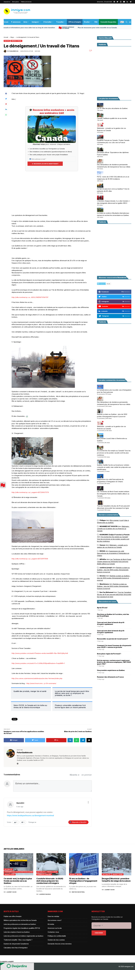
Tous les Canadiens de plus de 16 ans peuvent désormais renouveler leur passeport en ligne (113, 507)
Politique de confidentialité (57, 936)
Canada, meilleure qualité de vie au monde (112, 118)
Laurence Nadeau (45, 894)
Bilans (72, 874)
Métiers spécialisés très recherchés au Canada (20, 920)
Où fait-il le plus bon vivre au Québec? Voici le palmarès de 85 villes (113, 190)
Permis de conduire (44, 874)
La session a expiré (7, 961)
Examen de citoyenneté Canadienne (16, 944)
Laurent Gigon (11, 892)
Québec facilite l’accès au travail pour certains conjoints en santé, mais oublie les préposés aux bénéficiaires (114, 467)
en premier (87, 775)
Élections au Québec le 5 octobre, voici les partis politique (113, 615)
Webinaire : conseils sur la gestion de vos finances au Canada (111, 129)
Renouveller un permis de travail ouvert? (112, 639)
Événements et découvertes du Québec (19, 872)
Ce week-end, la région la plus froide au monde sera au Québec (18, 880)
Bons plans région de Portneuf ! (109, 654)
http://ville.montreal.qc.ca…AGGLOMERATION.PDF (30, 297)
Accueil (6, 37)
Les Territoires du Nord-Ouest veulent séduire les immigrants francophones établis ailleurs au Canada (113, 494)
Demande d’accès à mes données (60, 944)
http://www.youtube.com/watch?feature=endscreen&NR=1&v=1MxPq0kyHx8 (40, 653)
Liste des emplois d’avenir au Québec (17, 932)
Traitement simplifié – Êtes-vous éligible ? (18, 940)
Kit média (51, 924)
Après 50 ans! (102, 608)
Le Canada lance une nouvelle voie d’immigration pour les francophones (114, 391)
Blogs (12, 37)
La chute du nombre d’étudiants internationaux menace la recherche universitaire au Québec (113, 214)
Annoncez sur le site (55, 928)
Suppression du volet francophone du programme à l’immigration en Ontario (110, 480)
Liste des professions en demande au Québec (20, 924)
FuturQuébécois (12, 51)
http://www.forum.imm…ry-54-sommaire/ (41, 683)
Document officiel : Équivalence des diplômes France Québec (113, 154)
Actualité (8, 869)
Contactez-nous (53, 932)
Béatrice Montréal (78, 892)
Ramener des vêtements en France (110, 677)
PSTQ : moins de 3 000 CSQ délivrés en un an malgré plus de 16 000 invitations (113, 178)
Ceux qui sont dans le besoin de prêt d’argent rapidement (110, 623)
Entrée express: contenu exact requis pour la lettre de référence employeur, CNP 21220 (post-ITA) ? (114, 662)
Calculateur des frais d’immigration (16, 948)
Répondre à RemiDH (79, 822)
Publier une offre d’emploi (12, 916)
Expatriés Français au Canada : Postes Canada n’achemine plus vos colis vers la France (113, 141)
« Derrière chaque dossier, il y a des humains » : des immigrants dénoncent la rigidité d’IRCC (113, 202)
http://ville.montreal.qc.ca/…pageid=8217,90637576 (30, 492)
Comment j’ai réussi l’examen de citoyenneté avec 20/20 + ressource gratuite (114, 646)
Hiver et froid (16, 41)
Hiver (14, 719)
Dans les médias (53, 916)
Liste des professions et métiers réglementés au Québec (23, 936)
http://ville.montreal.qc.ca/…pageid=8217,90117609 (30, 559)
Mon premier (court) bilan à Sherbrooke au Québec (112, 440)
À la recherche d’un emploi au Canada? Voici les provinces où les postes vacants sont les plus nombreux (114, 453)
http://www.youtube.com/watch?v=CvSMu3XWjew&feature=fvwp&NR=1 (38, 663)
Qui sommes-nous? (54, 920)
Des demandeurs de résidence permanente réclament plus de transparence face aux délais (113, 166)
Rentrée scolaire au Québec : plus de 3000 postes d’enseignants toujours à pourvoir (112, 415)
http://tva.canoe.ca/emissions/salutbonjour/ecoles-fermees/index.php (37, 678)
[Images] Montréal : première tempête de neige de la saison (116, 879)
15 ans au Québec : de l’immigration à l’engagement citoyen (83, 880)
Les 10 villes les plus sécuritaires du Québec (112, 108)
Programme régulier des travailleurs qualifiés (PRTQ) (22, 928)
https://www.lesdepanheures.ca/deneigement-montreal (30, 815)
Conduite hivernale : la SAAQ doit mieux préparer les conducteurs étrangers (49, 880)
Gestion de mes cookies (56, 940)
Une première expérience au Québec (111, 670)
